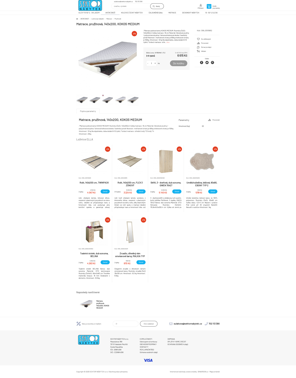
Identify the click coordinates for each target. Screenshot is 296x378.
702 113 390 (138, 1)
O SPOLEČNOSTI (146, 339)
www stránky (192, 372)
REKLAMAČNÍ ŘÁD (147, 350)
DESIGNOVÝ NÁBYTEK (190, 13)
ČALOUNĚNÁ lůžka (155, 13)
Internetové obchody (177, 372)
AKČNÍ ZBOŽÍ (110, 13)
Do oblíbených (206, 39)
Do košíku (178, 63)
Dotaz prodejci (206, 47)
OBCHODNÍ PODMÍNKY (148, 344)
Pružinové (118, 19)
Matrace (109, 19)
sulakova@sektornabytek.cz (123, 1)
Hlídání (203, 51)
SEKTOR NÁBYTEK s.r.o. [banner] (90, 5)
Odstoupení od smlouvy (148, 342)
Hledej (158, 6)
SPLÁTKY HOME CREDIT (177, 342)
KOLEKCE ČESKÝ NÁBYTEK (132, 13)
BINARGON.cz (203, 372)
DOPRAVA (171, 339)
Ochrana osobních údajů (149, 352)
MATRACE (172, 13)
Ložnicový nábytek (97, 19)
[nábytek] (77, 18)
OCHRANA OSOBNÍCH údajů (178, 344)
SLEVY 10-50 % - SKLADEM (89, 13)
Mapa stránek (215, 372)
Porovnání (204, 43)
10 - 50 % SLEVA (211, 13)
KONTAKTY (144, 347)
